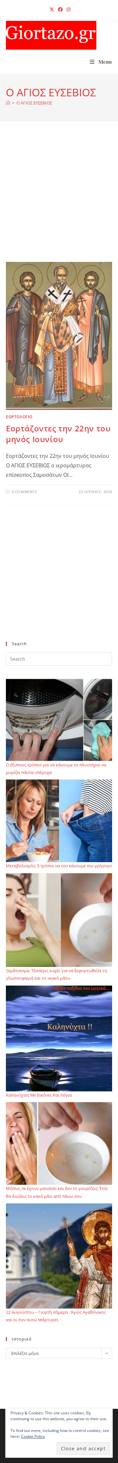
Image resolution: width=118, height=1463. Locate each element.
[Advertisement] (59, 200)
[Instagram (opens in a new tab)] (67, 9)
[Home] (8, 103)
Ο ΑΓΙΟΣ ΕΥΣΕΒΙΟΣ (34, 103)
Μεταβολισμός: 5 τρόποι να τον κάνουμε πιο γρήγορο (59, 866)
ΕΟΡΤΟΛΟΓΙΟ (19, 417)
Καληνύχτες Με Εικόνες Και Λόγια (39, 1095)
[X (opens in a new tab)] (52, 9)
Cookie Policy (33, 1436)
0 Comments (24, 491)
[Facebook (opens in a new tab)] (60, 9)
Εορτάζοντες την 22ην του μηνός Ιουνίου (58, 434)
